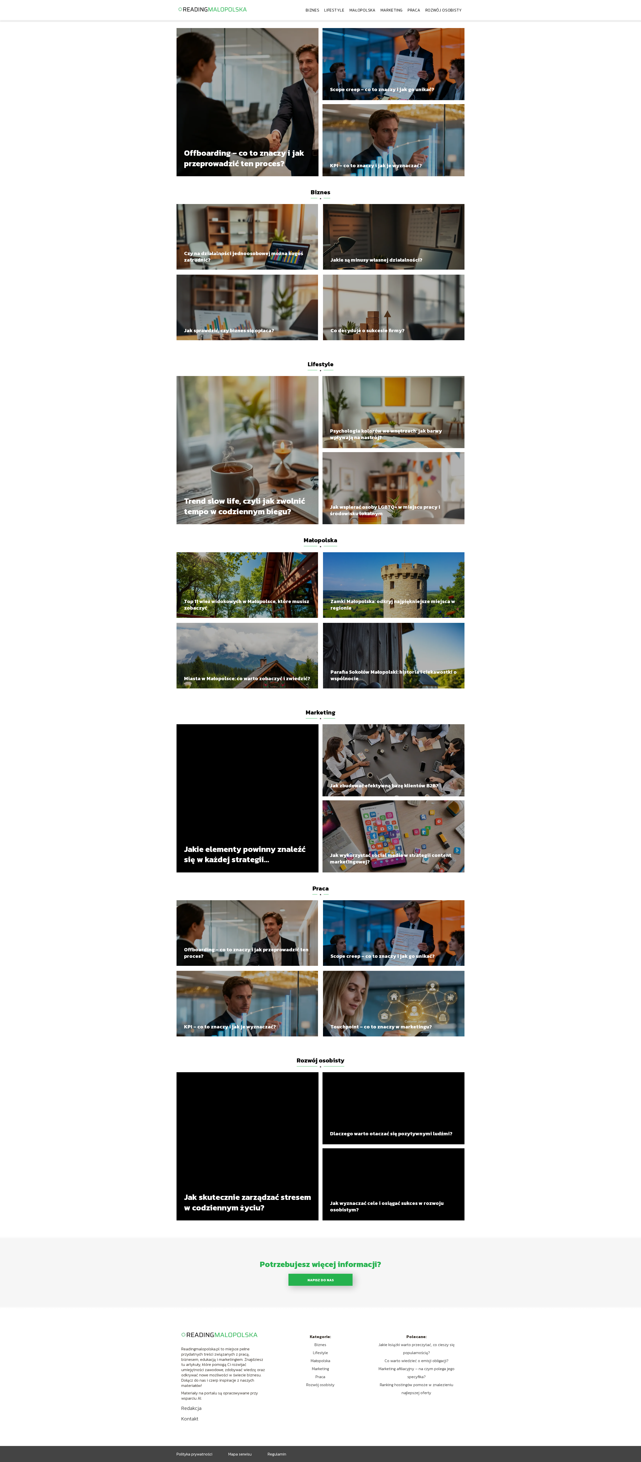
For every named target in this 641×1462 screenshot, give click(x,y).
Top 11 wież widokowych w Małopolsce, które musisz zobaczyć (246, 604)
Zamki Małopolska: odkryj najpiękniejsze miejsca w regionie (393, 604)
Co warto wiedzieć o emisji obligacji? (416, 1361)
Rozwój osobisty (443, 10)
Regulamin (277, 1454)
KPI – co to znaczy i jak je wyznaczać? (376, 165)
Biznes (312, 10)
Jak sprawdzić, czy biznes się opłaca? (229, 330)
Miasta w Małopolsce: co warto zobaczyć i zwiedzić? (247, 678)
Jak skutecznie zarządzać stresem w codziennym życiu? (247, 1202)
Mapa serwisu (240, 1454)
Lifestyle (334, 10)
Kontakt (189, 1418)
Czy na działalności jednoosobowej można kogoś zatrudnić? (243, 256)
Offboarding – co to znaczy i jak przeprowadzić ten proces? (244, 158)
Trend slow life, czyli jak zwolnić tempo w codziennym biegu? (244, 506)
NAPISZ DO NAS (320, 1280)
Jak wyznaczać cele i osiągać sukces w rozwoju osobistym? (387, 1206)
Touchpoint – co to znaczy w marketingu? (381, 1026)
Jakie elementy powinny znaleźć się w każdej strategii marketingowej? (244, 854)
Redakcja (191, 1408)
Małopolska (363, 10)
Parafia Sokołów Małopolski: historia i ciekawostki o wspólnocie (394, 675)
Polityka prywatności (194, 1454)
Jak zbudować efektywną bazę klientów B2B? (384, 785)
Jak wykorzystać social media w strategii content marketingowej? (390, 858)
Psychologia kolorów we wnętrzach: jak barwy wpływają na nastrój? (386, 434)
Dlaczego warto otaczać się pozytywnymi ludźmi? (391, 1133)
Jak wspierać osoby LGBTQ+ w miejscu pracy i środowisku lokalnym (385, 510)
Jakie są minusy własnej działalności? (376, 260)
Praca (414, 10)
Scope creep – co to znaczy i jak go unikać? (382, 89)
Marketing (392, 10)
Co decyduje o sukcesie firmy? (368, 330)
